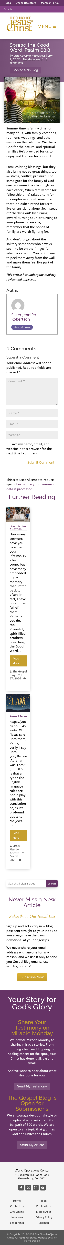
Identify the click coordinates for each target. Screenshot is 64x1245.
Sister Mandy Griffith (15, 849)
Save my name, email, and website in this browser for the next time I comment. (29, 448)
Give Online (17, 1212)
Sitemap (44, 1223)
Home (17, 1200)
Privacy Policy (43, 1217)
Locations (17, 1217)
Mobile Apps (44, 1212)
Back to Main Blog (25, 70)
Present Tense (18, 716)
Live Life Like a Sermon (18, 528)
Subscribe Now (32, 977)
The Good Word (33, 59)
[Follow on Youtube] (43, 1187)
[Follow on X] (28, 1187)
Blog (8, 2)
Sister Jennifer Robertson (29, 56)
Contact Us (17, 1206)
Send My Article (32, 1145)
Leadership (17, 1223)
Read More (15, 661)
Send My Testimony (32, 1086)
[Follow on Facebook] (21, 1187)
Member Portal (50, 2)
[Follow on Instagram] (36, 1187)
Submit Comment (40, 462)
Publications (44, 1206)
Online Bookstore (26, 2)
